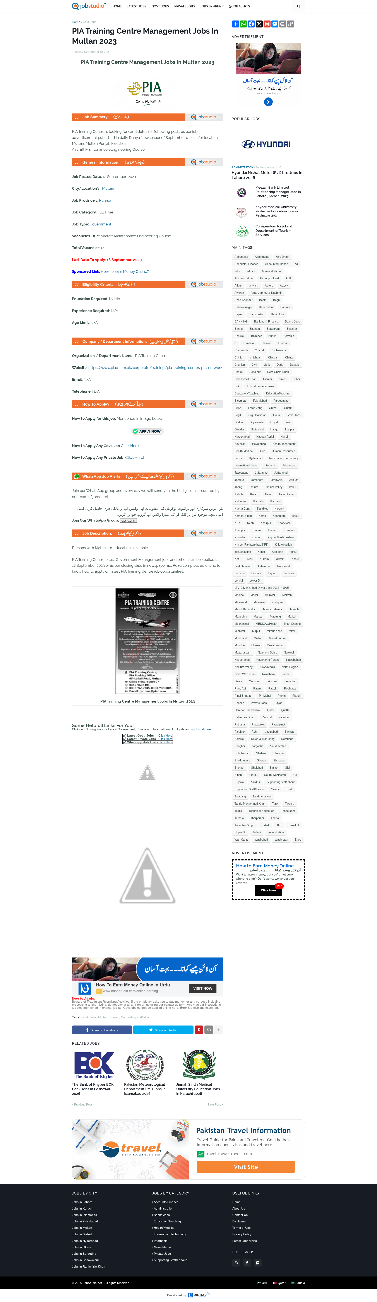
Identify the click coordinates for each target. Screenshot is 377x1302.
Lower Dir (255, 580)
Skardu (252, 774)
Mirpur (256, 631)
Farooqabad (281, 400)
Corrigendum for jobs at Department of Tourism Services (274, 230)
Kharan (256, 530)
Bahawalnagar (243, 307)
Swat (289, 789)
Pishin (282, 695)
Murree (255, 645)
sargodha (257, 746)
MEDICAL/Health (266, 623)
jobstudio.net (203, 729)
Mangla (294, 609)
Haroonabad (242, 436)
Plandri (296, 695)
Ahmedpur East (269, 278)
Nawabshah (293, 659)
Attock (284, 285)
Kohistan (277, 551)
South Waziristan (275, 774)
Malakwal (259, 602)
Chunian (240, 364)
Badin (262, 300)
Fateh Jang (255, 408)
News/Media (267, 667)
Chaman (283, 343)
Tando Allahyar (262, 796)
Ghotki (288, 408)
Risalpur (240, 731)
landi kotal (283, 566)
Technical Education (261, 810)
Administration (244, 278)
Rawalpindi (278, 724)
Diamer (267, 379)
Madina (239, 595)
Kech (250, 523)
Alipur (238, 285)
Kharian (272, 530)
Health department (284, 443)
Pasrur (257, 688)
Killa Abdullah (283, 544)
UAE (279, 825)
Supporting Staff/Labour (249, 789)
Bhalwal (239, 336)
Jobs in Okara (81, 1247)
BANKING (241, 321)
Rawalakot (258, 724)
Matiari (292, 616)
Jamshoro (257, 479)
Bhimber (256, 336)
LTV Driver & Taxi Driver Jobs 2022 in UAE (262, 587)
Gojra (276, 415)
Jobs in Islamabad (84, 1215)
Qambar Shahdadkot (247, 710)
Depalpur (254, 372)
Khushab (289, 530)
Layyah (272, 573)
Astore (269, 285)
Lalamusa (264, 566)
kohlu (293, 551)
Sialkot (274, 767)
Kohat (261, 551)
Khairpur (265, 523)
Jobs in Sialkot (82, 1234)
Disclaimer (239, 1221)
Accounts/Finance (276, 264)
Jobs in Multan (82, 1227)
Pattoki (272, 688)
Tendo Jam (288, 810)
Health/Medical (244, 451)
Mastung (275, 616)
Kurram (264, 559)
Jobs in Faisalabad (85, 1221)
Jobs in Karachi (82, 1208)
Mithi (292, 631)
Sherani (262, 760)
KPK (250, 559)
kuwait (280, 559)
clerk (267, 364)
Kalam (254, 494)
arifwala (253, 285)
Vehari (257, 832)
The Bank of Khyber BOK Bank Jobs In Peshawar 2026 (93, 1089)
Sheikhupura (242, 760)
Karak (262, 515)
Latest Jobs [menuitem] (136, 6)
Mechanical (242, 623)
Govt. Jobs (89, 21)
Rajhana (240, 724)
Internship (270, 465)
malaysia (277, 602)
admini (251, 271)
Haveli (284, 436)
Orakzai (254, 681)
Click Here (165, 735)
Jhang (238, 487)
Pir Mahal (265, 695)
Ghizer (273, 408)
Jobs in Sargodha (84, 1253)
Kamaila (258, 501)
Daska (239, 372)
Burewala (288, 336)
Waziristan (281, 839)
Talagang (240, 796)
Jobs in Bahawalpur (85, 1260)
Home (76, 21)
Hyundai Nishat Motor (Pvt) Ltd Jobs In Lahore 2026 (267, 175)
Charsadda (241, 350)
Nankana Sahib (267, 652)
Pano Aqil (241, 688)
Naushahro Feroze (267, 659)
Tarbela (289, 803)
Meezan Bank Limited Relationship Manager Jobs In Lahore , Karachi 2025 (278, 192)
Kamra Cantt (242, 508)
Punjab (105, 200)
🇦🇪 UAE (262, 1283)
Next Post (214, 1104)
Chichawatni (278, 350)
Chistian (273, 357)
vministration (276, 832)
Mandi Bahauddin (245, 609)
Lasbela (256, 573)
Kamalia (275, 501)
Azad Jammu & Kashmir (266, 292)
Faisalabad (260, 400)
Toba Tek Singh (244, 825)
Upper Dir (240, 832)
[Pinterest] (199, 1030)
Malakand (241, 602)
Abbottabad (262, 256)
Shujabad (257, 767)
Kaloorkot (241, 501)
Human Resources (283, 451)
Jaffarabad (281, 472)
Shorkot (239, 767)
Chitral (289, 357)
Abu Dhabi (282, 256)
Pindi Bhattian (243, 695)
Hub (262, 451)
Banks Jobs (292, 321)
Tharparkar (257, 818)
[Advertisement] (147, 995)
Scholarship (242, 753)
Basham (254, 328)
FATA (238, 408)
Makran (287, 595)
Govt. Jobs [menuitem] (160, 6)
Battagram (273, 328)
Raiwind (267, 717)
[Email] (208, 1030)
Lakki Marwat (243, 566)
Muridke (240, 645)
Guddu (239, 422)
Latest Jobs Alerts (244, 1240)
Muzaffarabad (275, 645)
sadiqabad (271, 731)
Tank (275, 803)
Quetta (285, 710)
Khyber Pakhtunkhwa (280, 537)
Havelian (240, 443)
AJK (288, 278)
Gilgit (238, 415)
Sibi (287, 767)
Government (100, 224)
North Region (290, 667)
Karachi (279, 508)
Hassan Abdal (265, 436)
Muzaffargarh (243, 652)
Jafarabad (261, 472)
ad (296, 264)
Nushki (285, 674)
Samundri (287, 739)
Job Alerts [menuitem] (240, 6)
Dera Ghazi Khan (278, 372)
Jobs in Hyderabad (85, 1240)
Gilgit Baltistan (257, 415)
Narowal (289, 652)
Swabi (275, 789)
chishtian (255, 357)
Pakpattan (289, 681)
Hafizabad (257, 429)
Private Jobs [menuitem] (184, 6)
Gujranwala (257, 422)
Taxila (238, 810)
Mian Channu (292, 623)
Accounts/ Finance (246, 264)
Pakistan (271, 681)
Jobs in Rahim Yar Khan (88, 1266)
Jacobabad (241, 472)
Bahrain (285, 307)
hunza (238, 458)
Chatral (259, 350)
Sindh (238, 774)
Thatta (275, 818)
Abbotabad (241, 256)
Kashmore (279, 515)
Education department (261, 386)
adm (237, 271)
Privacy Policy (241, 1234)
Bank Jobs (277, 314)
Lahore (294, 559)
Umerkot (293, 825)
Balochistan (256, 314)
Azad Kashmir (243, 300)
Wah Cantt (241, 839)
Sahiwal (289, 731)
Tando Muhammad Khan (250, 803)
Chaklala (248, 343)
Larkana (240, 573)
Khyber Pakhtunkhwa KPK (251, 544)
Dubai (296, 379)
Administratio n (271, 271)
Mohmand (241, 638)
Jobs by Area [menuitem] (210, 6)
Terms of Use (241, 1227)
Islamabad (289, 465)
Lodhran (289, 573)
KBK (237, 523)
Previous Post (83, 1104)
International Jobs (246, 465)
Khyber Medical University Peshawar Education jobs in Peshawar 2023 (276, 211)
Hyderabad (255, 458)
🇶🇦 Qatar (279, 1283)
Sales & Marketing (262, 739)
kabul (292, 487)
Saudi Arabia (278, 746)
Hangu (274, 429)
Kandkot (262, 508)
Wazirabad (261, 839)
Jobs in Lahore (82, 1202)
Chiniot (239, 357)
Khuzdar (240, 537)
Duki (237, 386)
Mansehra (241, 616)
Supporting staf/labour (136, 1017)
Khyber (256, 537)
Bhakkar (291, 328)
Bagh (276, 300)
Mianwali (240, 631)
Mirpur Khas (274, 631)
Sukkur (255, 782)
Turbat (265, 825)
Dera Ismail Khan (245, 379)
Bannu (239, 328)
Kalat (268, 494)
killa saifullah (243, 551)
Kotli (237, 559)
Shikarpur (279, 760)
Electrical (240, 400)
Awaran (239, 292)
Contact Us (240, 1215)
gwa (287, 422)
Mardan (258, 616)
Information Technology (284, 458)
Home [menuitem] (117, 6)
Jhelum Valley (274, 487)
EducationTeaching (278, 393)
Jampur (239, 479)
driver (282, 379)
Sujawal (239, 782)
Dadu (280, 364)
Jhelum (253, 487)
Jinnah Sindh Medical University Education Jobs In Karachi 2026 (198, 1089)
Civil (254, 364)
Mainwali (270, 595)
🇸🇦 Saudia (298, 1283)
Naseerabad (242, 659)
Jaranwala (276, 479)
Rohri (255, 731)
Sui (295, 774)
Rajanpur (284, 717)
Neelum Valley (244, 667)
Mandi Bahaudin (273, 609)
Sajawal (239, 739)
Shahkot (261, 753)
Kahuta (239, 494)
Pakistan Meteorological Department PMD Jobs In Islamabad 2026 (145, 1089)
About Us (238, 1208)
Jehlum (293, 479)
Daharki (295, 364)
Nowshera (268, 674)
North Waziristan (245, 674)
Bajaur (239, 314)
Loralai (239, 580)
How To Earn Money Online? (125, 271)
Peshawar (290, 688)
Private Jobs (259, 703)
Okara (238, 681)
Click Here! (130, 446)
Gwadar (239, 429)
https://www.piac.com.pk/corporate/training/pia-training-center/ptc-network (155, 367)
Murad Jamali (277, 638)
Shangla (278, 753)
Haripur (289, 429)
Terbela (239, 818)
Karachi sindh (243, 515)
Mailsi (254, 595)
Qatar (270, 710)
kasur (295, 515)
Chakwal (265, 343)
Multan (108, 188)
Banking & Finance (266, 321)
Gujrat (274, 422)
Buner (272, 336)
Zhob (298, 839)
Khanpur (240, 530)
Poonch (239, 703)
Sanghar (240, 746)
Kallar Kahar (286, 494)
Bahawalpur (266, 307)
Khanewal (284, 523)
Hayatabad (259, 443)
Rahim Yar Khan (245, 717)
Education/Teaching (247, 393)
